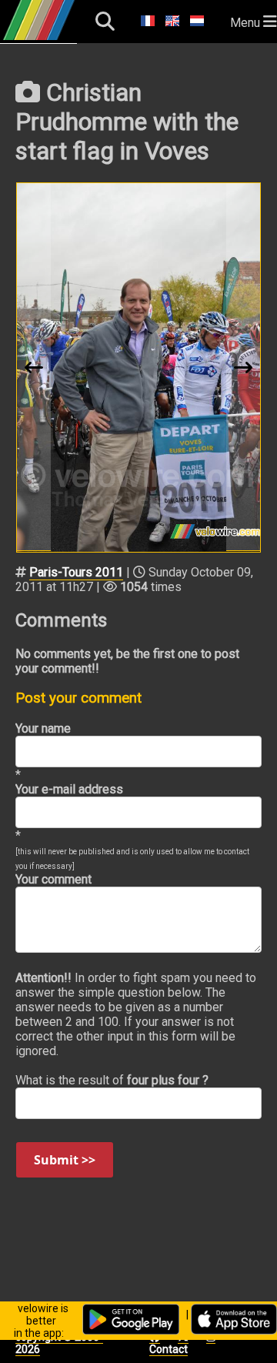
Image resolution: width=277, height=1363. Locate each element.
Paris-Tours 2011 (76, 572)
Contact (168, 1349)
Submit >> (64, 1159)
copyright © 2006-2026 (59, 1343)
